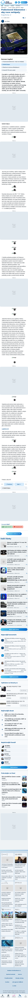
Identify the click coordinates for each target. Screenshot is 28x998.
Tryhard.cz (4, 780)
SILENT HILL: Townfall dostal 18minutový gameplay (20, 900)
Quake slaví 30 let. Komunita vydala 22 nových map (12, 804)
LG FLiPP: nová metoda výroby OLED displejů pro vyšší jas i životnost (16, 560)
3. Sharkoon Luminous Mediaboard (10, 67)
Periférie (18, 5)
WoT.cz (3, 786)
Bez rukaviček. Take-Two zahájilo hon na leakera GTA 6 (21, 878)
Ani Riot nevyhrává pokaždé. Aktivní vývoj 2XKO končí (20, 872)
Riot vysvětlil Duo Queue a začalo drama (11, 777)
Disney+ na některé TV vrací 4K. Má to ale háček (17, 543)
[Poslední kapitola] (25, 484)
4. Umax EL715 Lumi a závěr (8, 70)
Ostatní (12, 5)
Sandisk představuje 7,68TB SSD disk (6, 899)
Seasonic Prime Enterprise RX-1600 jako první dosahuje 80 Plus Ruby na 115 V (17, 612)
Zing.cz (3, 794)
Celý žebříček (14, 767)
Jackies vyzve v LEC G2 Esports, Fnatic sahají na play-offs (6, 925)
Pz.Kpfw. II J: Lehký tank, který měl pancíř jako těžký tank (20, 933)
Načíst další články (14, 629)
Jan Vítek (7, 21)
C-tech (9, 7)
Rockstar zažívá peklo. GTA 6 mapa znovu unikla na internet (7, 872)
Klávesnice (3, 7)
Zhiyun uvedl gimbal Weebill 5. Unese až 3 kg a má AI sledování (20, 949)
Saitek (13, 7)
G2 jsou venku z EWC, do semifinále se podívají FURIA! (7, 878)
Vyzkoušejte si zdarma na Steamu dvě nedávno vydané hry (6, 962)
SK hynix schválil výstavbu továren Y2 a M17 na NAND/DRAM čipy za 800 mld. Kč (17, 578)
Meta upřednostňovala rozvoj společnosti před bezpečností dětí (7, 904)
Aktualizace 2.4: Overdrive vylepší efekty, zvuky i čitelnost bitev (20, 927)
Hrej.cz (3, 800)
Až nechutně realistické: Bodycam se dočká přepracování (20, 894)
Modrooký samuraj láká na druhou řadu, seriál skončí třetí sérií (11, 797)
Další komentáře (14, 676)
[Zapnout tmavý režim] (19, 2)
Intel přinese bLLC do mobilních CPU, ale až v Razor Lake (17, 595)
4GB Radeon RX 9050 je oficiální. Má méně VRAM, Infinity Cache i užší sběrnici (17, 552)
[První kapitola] (2, 484)
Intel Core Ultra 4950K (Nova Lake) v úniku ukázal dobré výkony (16, 569)
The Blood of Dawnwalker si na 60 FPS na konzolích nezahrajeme (7, 866)
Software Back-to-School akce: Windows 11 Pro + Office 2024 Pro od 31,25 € (20, 956)
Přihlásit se (24, 2)
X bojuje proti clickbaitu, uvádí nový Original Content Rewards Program (16, 621)
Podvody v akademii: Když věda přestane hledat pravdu (6, 894)
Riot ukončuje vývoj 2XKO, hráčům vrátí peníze (7, 930)
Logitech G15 (5, 428)
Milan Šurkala (10, 546)
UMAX (22, 7)
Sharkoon (18, 7)
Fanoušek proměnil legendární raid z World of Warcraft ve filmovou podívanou (11, 790)
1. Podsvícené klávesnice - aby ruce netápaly (13, 61)
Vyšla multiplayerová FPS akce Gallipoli (20, 905)
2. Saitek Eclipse (6, 64)
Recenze (7, 5)
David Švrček (10, 607)
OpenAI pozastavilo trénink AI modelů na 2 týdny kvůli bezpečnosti (16, 587)
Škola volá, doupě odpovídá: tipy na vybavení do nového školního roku (19, 963)
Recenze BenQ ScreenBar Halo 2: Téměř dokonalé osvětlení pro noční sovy (17, 604)
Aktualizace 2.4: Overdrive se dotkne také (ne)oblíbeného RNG (11, 783)
